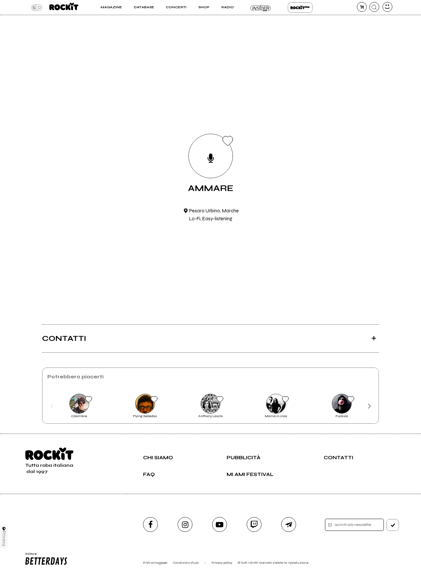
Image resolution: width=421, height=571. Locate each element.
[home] (63, 7)
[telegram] (288, 524)
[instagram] (185, 524)
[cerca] (374, 7)
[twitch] (254, 524)
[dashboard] (387, 7)
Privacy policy (221, 562)
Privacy (4, 538)
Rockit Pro (300, 7)
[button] (51, 406)
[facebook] (150, 524)
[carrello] (362, 7)
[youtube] (219, 524)
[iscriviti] (392, 525)
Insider (260, 7)
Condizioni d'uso (186, 562)
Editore (29, 556)
